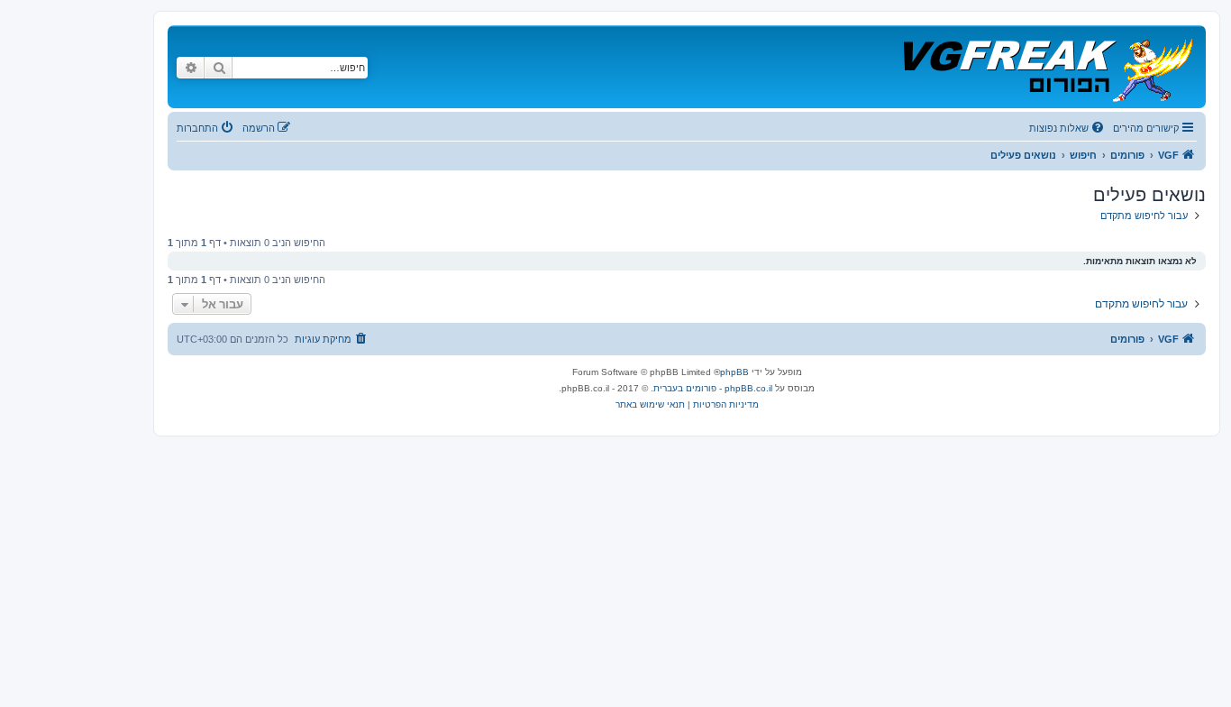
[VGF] (1046, 67)
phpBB (734, 372)
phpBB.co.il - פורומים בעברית (712, 388)
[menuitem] (1068, 128)
